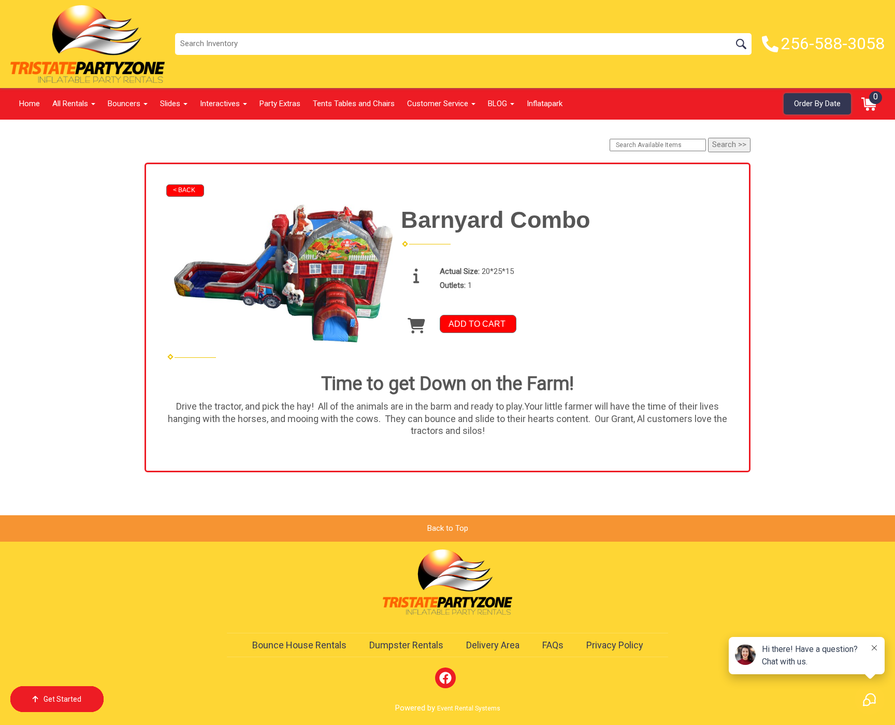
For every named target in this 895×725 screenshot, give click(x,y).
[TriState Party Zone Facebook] (445, 678)
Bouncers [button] (125, 103)
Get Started (62, 699)
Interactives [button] (221, 103)
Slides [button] (171, 103)
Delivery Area (492, 645)
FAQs (553, 645)
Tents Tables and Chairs (354, 103)
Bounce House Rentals (299, 645)
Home (29, 103)
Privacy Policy (614, 645)
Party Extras (279, 103)
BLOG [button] (498, 103)
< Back (184, 190)
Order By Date (817, 103)
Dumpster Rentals (406, 645)
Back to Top (447, 528)
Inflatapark (544, 103)
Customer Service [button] (438, 103)
